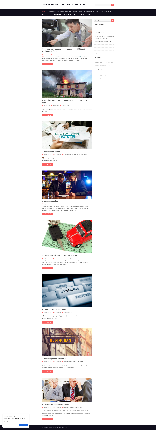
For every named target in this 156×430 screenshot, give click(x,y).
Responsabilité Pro (79, 14)
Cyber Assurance (46, 14)
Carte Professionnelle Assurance (55, 404)
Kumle (58, 427)
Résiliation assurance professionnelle (57, 309)
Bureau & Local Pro (106, 11)
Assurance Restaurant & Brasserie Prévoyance (85, 11)
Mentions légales (91, 14)
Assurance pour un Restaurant (54, 358)
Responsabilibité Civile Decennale (63, 14)
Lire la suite (47, 63)
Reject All (16, 424)
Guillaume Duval (56, 54)
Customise (8, 424)
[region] (15, 421)
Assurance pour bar (50, 201)
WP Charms (64, 427)
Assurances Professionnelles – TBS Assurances (63, 4)
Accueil (44, 11)
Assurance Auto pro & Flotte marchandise (60, 11)
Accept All (24, 424)
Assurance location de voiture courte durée (59, 255)
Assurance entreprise (51, 151)
